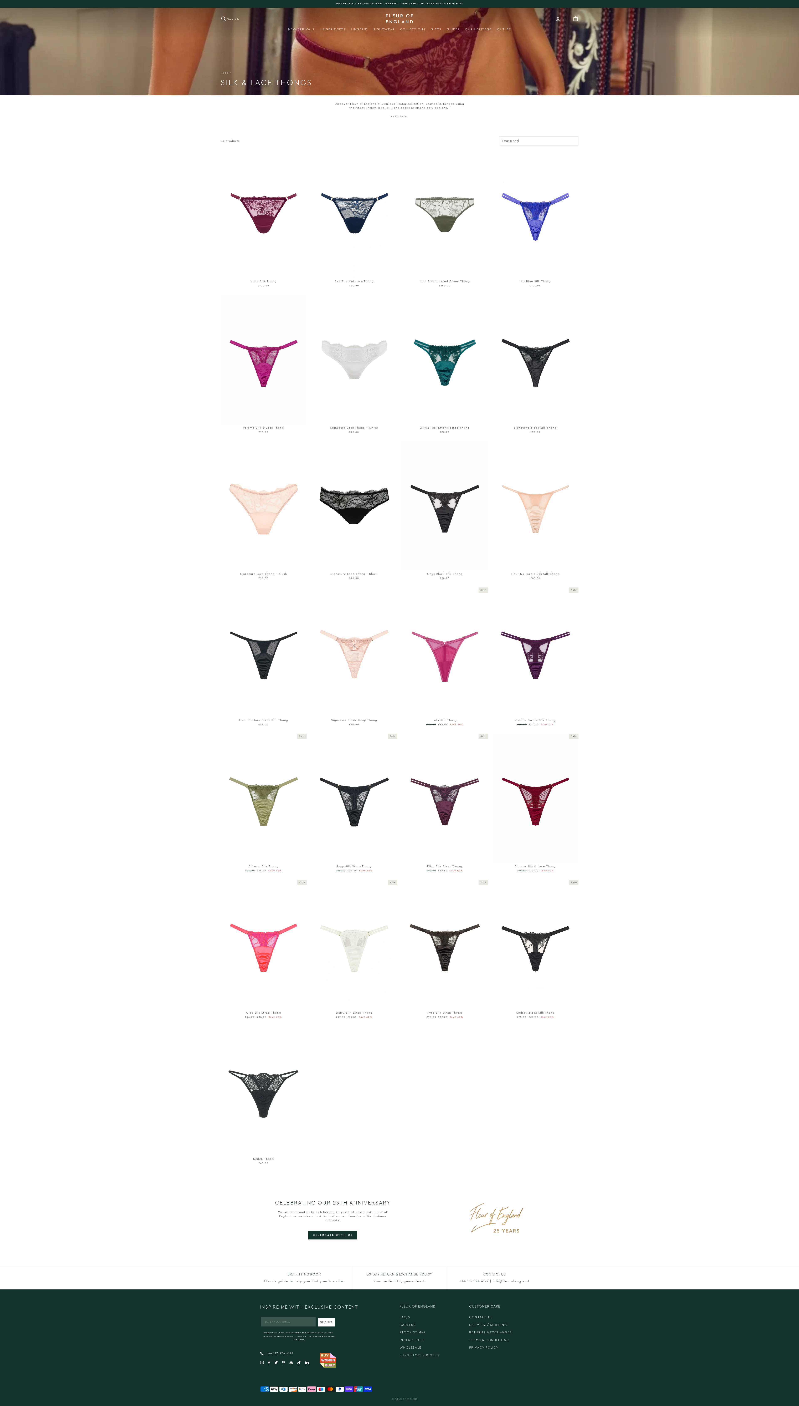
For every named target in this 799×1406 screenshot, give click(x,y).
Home (225, 73)
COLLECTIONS (412, 29)
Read (394, 117)
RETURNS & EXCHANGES (490, 1332)
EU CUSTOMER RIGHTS (419, 1355)
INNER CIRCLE (412, 1340)
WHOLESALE (410, 1347)
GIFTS (436, 29)
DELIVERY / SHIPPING (488, 1324)
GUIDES (453, 29)
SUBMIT (326, 1322)
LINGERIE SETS (333, 29)
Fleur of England (406, 1399)
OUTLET (504, 29)
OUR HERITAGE (478, 29)
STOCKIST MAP (413, 1332)
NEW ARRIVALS (301, 29)
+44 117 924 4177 (279, 1353)
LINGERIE (359, 29)
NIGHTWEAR (384, 29)
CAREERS (408, 1324)
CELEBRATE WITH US (333, 1235)
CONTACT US (481, 1317)
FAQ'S (405, 1317)
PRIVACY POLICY (484, 1347)
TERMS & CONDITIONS (489, 1340)
